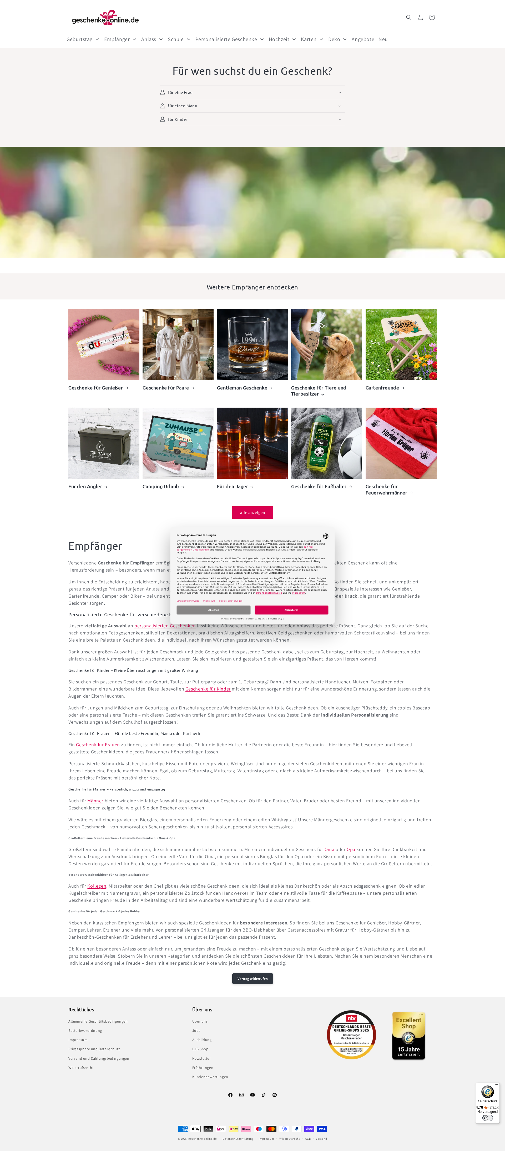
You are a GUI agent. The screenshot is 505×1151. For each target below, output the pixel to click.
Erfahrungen (203, 1067)
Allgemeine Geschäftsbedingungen (98, 1021)
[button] (409, 17)
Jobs (196, 1030)
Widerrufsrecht (81, 1067)
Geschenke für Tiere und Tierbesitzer (318, 390)
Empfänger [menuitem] (117, 39)
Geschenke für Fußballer (319, 486)
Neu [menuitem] (383, 39)
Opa (351, 849)
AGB (308, 1138)
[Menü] (496, 1086)
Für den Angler (85, 486)
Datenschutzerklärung (238, 1138)
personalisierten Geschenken (165, 626)
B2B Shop (200, 1049)
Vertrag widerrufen (253, 978)
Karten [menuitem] (309, 39)
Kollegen (96, 886)
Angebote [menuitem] (363, 39)
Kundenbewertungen (210, 1076)
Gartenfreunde (382, 387)
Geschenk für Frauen (98, 745)
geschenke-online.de (202, 1138)
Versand (321, 1138)
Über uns (200, 1021)
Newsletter (201, 1058)
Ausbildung (202, 1039)
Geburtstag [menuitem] (80, 39)
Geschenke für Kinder (208, 689)
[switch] (487, 1118)
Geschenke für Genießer (95, 387)
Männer (95, 801)
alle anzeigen (252, 512)
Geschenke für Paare (166, 387)
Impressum (78, 1039)
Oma (330, 849)
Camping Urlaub (161, 486)
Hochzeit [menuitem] (279, 39)
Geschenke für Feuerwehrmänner (386, 489)
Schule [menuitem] (176, 39)
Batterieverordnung (85, 1030)
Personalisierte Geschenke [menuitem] (226, 39)
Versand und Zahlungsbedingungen (98, 1058)
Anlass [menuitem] (148, 39)
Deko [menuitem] (334, 39)
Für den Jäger (232, 486)
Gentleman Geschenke (242, 387)
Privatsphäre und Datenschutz (94, 1049)
